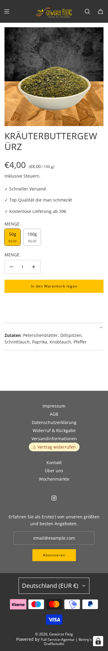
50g (12, 237)
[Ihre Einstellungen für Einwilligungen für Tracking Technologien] (98, 641)
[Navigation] (6, 11)
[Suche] (87, 11)
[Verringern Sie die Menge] (11, 266)
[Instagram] (54, 498)
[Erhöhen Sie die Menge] (33, 266)
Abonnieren (54, 555)
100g (32, 237)
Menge (12, 255)
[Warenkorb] (100, 11)
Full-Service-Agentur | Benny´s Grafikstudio (66, 641)
